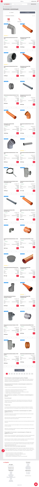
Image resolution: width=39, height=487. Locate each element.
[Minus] (6, 50)
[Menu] (2, 1)
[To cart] (17, 47)
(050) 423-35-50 (33, 1)
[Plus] (16, 50)
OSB (28, 464)
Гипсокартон (28, 463)
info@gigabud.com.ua (28, 475)
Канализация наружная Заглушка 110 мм (27, 353)
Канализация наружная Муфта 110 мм (26, 238)
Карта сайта (11, 480)
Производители (11, 481)
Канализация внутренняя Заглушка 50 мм (11, 267)
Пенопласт (28, 465)
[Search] (13, 4)
